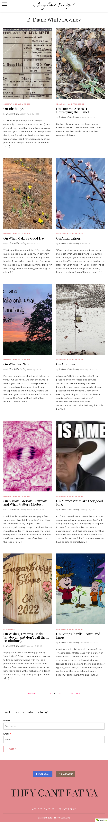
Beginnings (8, 629)
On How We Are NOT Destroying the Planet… (74, 110)
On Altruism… (66, 364)
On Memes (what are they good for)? (79, 503)
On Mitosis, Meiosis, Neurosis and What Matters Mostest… (25, 503)
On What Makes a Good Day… (25, 238)
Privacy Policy (67, 809)
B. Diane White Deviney (16, 114)
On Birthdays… (14, 108)
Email (7, 733)
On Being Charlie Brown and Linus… (78, 635)
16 (71, 693)
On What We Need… (18, 364)
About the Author (43, 809)
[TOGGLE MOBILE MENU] (4, 4)
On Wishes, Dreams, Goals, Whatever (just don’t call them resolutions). (26, 637)
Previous (31, 693)
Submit (12, 749)
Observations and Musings (16, 104)
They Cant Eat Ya (54, 792)
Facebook (43, 774)
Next (78, 693)
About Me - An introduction (70, 104)
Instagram (67, 774)
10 (60, 693)
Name (7, 720)
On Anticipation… (69, 238)
